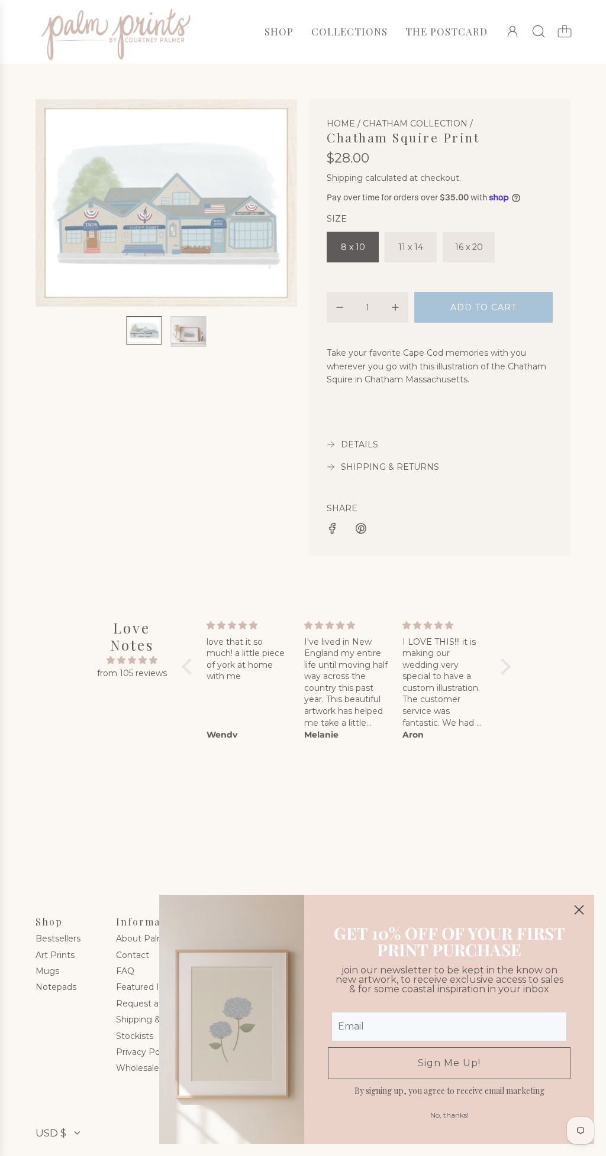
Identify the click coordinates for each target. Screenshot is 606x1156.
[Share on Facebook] (333, 530)
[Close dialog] (579, 910)
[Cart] (565, 31)
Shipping (345, 178)
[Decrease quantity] (340, 307)
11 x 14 (410, 247)
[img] (132, 660)
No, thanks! (449, 1114)
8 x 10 (353, 247)
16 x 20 (469, 247)
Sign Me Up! (449, 1063)
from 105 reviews (132, 673)
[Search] (539, 31)
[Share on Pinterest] (361, 530)
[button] (63, 202)
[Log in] (512, 31)
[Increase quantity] (395, 307)
